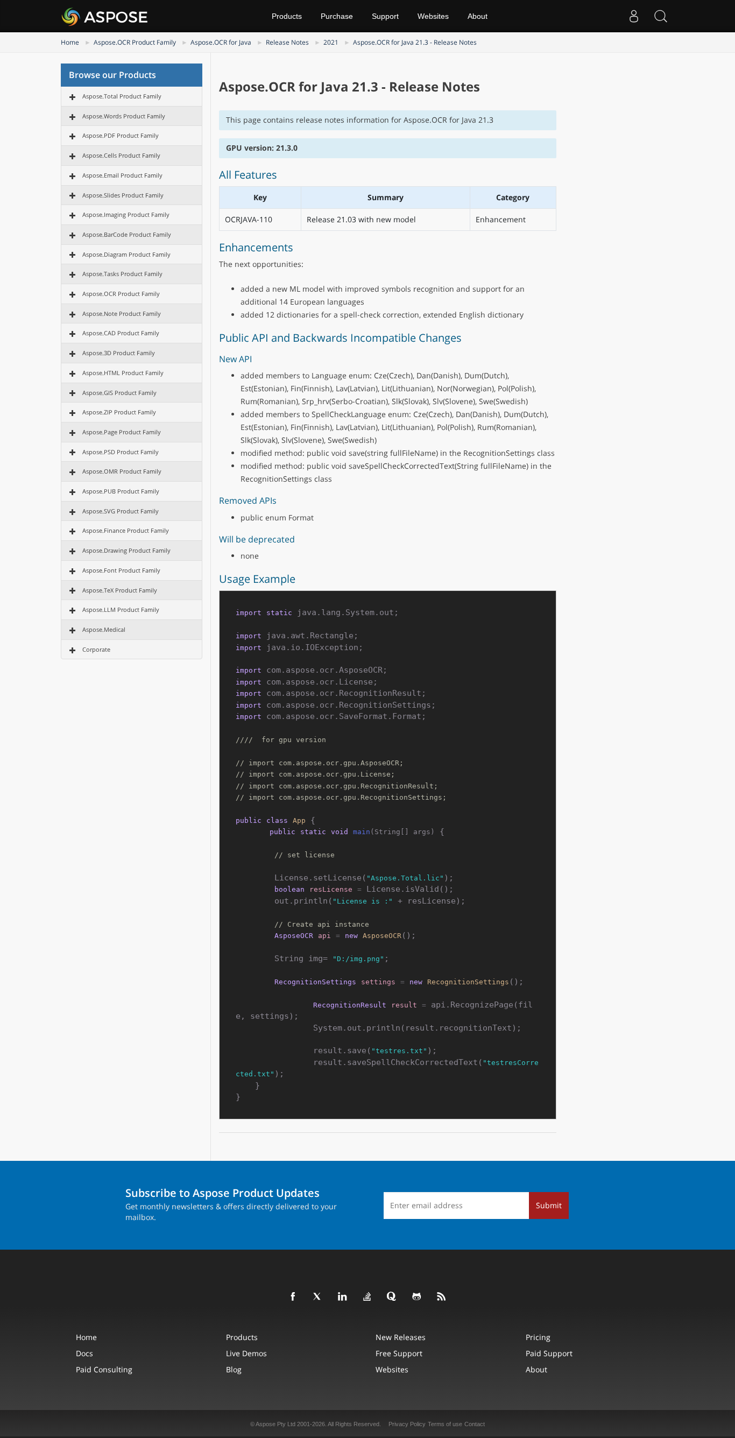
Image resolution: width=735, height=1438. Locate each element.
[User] (633, 16)
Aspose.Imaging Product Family (125, 214)
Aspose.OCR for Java (220, 42)
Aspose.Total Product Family (121, 96)
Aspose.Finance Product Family (125, 530)
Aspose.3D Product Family (118, 353)
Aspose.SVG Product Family (120, 511)
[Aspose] (105, 16)
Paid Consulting (104, 1369)
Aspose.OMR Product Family (121, 471)
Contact (474, 1424)
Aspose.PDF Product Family (120, 135)
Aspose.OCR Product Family (135, 42)
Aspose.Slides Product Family (123, 195)
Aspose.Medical (103, 629)
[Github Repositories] (417, 1297)
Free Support (399, 1353)
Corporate (96, 649)
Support (385, 16)
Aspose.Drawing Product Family (126, 550)
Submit (549, 1205)
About (477, 16)
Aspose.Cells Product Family (121, 155)
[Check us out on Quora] (392, 1297)
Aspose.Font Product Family (121, 570)
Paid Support (549, 1353)
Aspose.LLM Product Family (120, 609)
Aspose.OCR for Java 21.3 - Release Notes (415, 42)
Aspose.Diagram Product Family (126, 254)
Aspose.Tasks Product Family (122, 274)
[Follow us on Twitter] (318, 1297)
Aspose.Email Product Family (122, 175)
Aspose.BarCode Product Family (126, 234)
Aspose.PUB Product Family (120, 491)
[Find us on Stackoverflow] (367, 1297)
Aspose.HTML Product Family (123, 373)
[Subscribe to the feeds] (442, 1297)
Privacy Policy (407, 1424)
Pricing (538, 1337)
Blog (234, 1369)
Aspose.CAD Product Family (120, 333)
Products (287, 16)
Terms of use (445, 1424)
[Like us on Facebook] (293, 1297)
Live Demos (246, 1353)
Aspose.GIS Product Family (119, 393)
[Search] (660, 16)
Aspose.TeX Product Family (119, 590)
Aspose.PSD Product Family (120, 452)
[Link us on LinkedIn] (343, 1297)
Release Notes (287, 42)
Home (70, 42)
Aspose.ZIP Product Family (119, 412)
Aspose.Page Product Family (121, 432)
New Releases (401, 1337)
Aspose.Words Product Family (123, 116)
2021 (330, 42)
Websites (433, 16)
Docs (84, 1353)
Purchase (337, 16)
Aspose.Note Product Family (121, 313)
